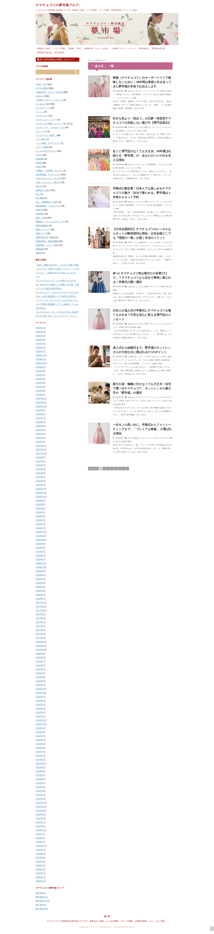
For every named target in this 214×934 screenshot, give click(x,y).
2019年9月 (41, 543)
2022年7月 (41, 418)
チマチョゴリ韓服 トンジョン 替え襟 (52, 123)
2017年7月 (41, 622)
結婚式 (162, 94)
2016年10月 (41, 649)
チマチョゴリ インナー (46, 119)
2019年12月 (41, 532)
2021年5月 (41, 473)
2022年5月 (41, 426)
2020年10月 (41, 496)
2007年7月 (41, 873)
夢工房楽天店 (42, 909)
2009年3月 (41, 865)
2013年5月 (41, 783)
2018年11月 (41, 563)
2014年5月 (41, 744)
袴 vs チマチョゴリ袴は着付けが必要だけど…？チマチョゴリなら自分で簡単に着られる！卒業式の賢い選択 (142, 278)
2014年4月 (41, 748)
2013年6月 (41, 779)
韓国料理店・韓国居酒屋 (47, 241)
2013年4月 (41, 787)
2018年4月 (41, 591)
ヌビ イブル (41, 131)
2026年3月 (41, 343)
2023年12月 (41, 355)
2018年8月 (41, 575)
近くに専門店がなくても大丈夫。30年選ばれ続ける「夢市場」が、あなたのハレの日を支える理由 (142, 155)
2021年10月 (41, 453)
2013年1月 (41, 799)
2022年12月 (41, 398)
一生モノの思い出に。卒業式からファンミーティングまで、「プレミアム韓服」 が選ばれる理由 (142, 429)
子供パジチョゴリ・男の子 (157, 401)
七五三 (126, 249)
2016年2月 (41, 681)
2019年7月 (41, 551)
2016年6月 (41, 665)
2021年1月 (41, 485)
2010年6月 (41, 853)
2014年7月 (41, 736)
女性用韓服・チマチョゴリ (142, 94)
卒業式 (162, 91)
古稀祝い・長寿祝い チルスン (49, 170)
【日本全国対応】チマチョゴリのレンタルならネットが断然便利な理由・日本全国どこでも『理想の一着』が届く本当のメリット (142, 233)
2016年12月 (41, 642)
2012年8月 (41, 818)
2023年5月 (41, 379)
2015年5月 (41, 700)
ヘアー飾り (41, 139)
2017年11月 (41, 606)
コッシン (40, 112)
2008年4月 (41, 869)
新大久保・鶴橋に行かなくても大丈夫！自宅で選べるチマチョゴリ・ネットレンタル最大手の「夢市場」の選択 (142, 388)
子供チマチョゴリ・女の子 (135, 401)
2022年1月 (41, 441)
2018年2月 (41, 595)
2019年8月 (41, 547)
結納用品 (40, 214)
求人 (38, 194)
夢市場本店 (144, 48)
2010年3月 (41, 861)
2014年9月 (41, 728)
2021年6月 (41, 469)
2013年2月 (41, 795)
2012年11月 (41, 806)
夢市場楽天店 (42, 897)
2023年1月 (41, 394)
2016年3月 (41, 677)
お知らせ (131, 91)
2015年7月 (41, 697)
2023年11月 (41, 359)
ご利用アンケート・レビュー (124, 48)
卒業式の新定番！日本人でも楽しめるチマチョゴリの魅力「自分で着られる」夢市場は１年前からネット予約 (142, 193)
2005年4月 (41, 881)
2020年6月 (41, 508)
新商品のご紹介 (44, 48)
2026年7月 (41, 328)
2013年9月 (41, 767)
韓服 (134, 98)
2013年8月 (41, 771)
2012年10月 (41, 810)
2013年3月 (41, 791)
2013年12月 (41, 763)
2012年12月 (41, 802)
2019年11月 (41, 536)
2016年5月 (41, 669)
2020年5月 (41, 512)
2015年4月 (41, 704)
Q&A (79, 48)
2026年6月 (41, 332)
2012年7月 (41, 822)
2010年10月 (41, 846)
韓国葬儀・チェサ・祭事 (47, 245)
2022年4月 (41, 430)
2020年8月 (41, 504)
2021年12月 (41, 445)
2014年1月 (41, 759)
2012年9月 (41, 814)
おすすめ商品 (133, 438)
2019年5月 (41, 559)
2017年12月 (41, 602)
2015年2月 (41, 712)
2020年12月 (41, 489)
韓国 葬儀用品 (42, 225)
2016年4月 (41, 673)
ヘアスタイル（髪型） (46, 135)
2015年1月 (41, 716)
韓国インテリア (43, 229)
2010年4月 (41, 857)
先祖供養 (40, 159)
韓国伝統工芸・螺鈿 (45, 237)
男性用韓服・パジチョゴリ (125, 168)
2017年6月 (41, 626)
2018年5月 (41, 587)
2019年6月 (41, 555)
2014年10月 (41, 724)
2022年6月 (41, 422)
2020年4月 (41, 516)
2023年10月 (41, 363)
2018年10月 (41, 567)
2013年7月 (41, 775)
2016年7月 (41, 661)
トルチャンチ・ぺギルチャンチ (152, 246)
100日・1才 (132, 242)
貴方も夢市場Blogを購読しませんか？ (56, 59)
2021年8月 (41, 461)
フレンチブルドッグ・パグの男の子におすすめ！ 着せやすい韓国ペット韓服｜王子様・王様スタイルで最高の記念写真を (57, 284)
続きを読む (140, 108)
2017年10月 (41, 610)
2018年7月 (41, 579)
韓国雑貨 (40, 249)
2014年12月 (41, 720)
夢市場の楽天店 (158, 48)
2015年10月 (41, 693)
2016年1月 (41, 685)
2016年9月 (41, 653)
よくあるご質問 (142, 127)
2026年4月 (41, 339)
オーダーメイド (142, 91)
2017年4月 (41, 634)
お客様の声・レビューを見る (96, 48)
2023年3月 (41, 387)
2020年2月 (41, 524)
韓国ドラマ (41, 233)
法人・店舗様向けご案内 (47, 202)
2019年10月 (41, 540)
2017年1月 (41, 638)
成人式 (156, 94)
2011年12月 (41, 830)
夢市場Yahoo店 (43, 901)
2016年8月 (41, 657)
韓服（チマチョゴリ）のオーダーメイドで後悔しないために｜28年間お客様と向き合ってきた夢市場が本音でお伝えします (142, 82)
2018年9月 (41, 571)
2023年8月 (41, 371)
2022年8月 (41, 414)
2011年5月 (40, 838)
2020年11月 (41, 492)
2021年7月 (41, 465)
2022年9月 (41, 410)
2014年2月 (41, 755)
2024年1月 (41, 351)
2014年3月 (41, 751)
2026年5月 (41, 336)
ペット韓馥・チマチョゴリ (48, 143)
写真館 (71, 48)
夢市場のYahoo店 (44, 52)
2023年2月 (41, 390)
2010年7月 (41, 850)
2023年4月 (41, 383)
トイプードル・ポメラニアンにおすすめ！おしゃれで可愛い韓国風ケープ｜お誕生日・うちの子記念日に (57, 304)
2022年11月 (41, 402)
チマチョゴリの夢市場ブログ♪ (58, 5)
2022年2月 (41, 438)
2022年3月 (41, 434)
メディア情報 (59, 48)
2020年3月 (41, 520)
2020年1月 (41, 528)
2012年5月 (41, 826)
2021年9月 (41, 457)
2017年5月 (41, 630)
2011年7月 (40, 834)
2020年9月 (41, 500)
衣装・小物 (41, 218)
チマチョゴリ (154, 91)
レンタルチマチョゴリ (133, 360)
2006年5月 (41, 877)
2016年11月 (41, 646)
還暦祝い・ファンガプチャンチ (50, 221)
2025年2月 (41, 347)
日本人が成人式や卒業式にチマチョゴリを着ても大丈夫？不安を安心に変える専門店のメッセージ (142, 315)
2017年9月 (41, 614)
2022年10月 (41, 406)
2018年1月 (41, 598)
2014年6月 (41, 740)
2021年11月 (41, 449)
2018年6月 (41, 583)
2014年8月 (41, 732)
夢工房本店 (59, 52)
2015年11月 (41, 689)
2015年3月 (41, 708)
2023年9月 (41, 367)
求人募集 (40, 198)
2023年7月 (41, 375)
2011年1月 (40, 842)
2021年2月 (41, 481)
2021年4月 (41, 477)
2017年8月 (41, 618)
